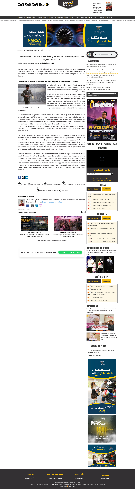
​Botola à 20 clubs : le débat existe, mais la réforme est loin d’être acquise (107, 20)
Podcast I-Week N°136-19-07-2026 (103, 242)
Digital (39, 17)
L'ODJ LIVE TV (79, 478)
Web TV (101, 17)
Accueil (20, 50)
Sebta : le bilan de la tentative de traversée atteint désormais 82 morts (100, 76)
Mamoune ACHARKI (31, 63)
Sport (67, 17)
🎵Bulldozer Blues (97, 297)
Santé (46, 17)
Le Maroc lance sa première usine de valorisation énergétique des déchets (98, 88)
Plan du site (63, 486)
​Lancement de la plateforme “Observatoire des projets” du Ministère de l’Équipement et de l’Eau (109, 336)
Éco (34, 17)
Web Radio (93, 17)
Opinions (84, 17)
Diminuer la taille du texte (48, 190)
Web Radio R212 (105, 479)
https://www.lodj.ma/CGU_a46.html (102, 180)
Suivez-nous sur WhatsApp (70, 252)
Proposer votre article (55, 478)
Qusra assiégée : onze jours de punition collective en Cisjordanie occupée (68, 235)
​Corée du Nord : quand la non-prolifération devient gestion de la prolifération (34, 235)
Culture (60, 17)
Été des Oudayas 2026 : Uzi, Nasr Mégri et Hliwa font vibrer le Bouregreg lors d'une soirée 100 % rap (101, 252)
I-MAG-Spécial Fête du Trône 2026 (103, 202)
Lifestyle (53, 17)
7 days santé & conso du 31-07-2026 (104, 199)
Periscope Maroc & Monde (56, 240)
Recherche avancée (93, 95)
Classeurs (106, 189)
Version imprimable (53, 184)
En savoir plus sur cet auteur (52, 202)
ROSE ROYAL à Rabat (94, 355)
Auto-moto (75, 17)
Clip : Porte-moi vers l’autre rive (102, 286)
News (29, 17)
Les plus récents (93, 189)
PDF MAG (109, 17)
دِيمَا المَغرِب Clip (96, 289)
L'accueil (22, 17)
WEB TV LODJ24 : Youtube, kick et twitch (102, 146)
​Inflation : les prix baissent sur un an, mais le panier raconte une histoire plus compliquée (101, 71)
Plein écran (113, 152)
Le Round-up (45, 50)
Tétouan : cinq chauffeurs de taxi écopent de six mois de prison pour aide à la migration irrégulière (101, 82)
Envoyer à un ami (36, 184)
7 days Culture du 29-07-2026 (102, 205)
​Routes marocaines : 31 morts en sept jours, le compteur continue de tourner (101, 66)
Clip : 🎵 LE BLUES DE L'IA (99, 300)
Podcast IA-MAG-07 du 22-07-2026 (103, 239)
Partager (64, 190)
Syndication (72, 486)
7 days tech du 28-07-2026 (101, 208)
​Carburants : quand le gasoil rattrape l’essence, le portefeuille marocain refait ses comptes (55, 20)
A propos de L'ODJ (30, 478)
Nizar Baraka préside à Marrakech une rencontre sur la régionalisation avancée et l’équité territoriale (102, 311)
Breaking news (31, 50)
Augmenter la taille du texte (75, 184)
